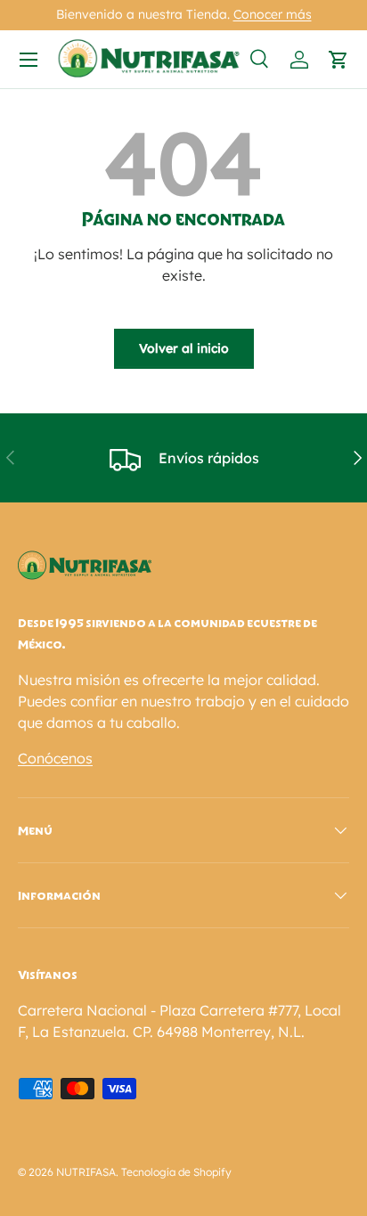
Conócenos (55, 758)
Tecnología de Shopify (176, 1172)
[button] (338, 59)
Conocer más (272, 14)
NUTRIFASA (86, 1172)
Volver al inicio (184, 348)
